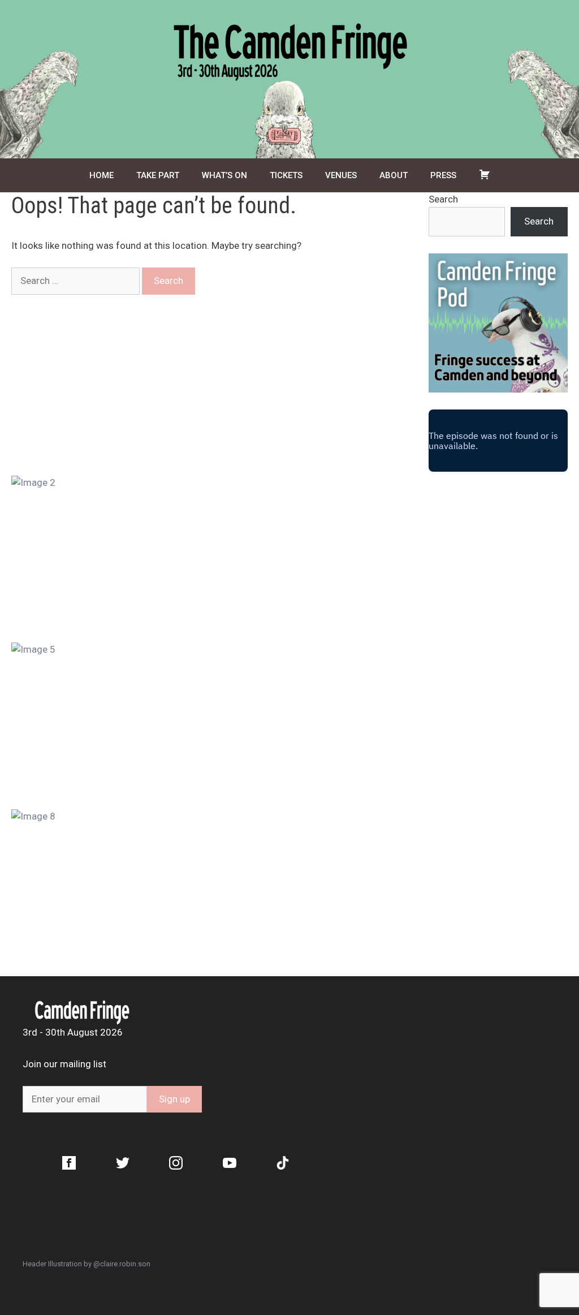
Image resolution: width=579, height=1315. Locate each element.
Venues (341, 175)
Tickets (286, 175)
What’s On (224, 175)
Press (443, 175)
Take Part (157, 175)
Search (443, 199)
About (393, 175)
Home (101, 175)
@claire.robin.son (121, 1264)
